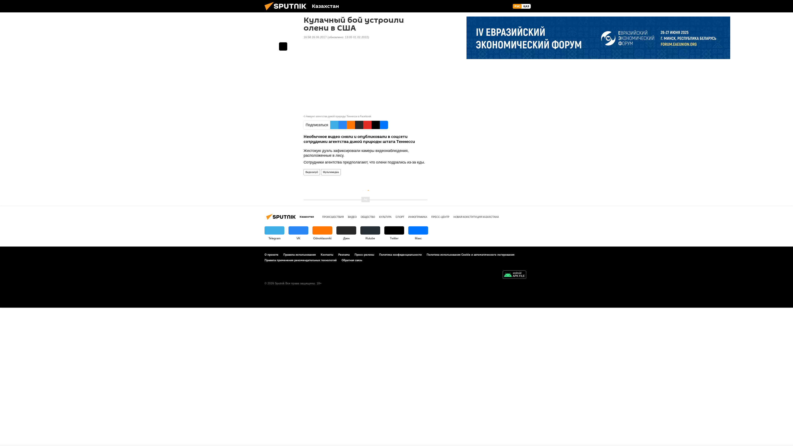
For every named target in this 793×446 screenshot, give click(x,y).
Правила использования (299, 254)
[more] (283, 46)
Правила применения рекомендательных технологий (301, 260)
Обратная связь (352, 260)
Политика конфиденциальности (400, 254)
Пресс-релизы (364, 254)
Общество (368, 217)
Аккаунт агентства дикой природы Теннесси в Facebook (338, 116)
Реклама (344, 254)
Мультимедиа (331, 172)
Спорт (400, 217)
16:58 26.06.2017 (315, 37)
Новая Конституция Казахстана (476, 217)
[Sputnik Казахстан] (287, 11)
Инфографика (417, 217)
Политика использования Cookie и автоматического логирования (470, 254)
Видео (352, 217)
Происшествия (333, 217)
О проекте (271, 254)
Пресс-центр (440, 217)
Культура (385, 217)
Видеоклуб (311, 172)
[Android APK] (514, 275)
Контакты (327, 254)
